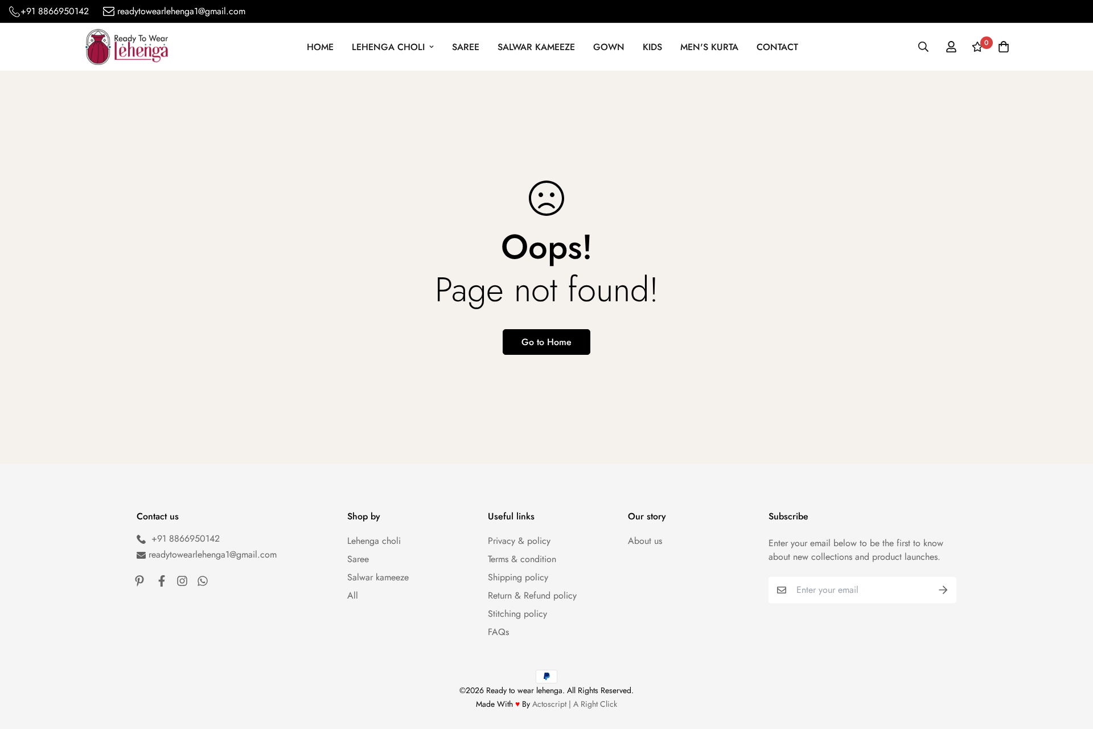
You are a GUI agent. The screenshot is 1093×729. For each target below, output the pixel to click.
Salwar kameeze (536, 47)
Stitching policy (517, 613)
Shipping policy (518, 577)
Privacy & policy (519, 540)
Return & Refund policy (532, 595)
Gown (608, 47)
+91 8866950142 (54, 11)
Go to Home (546, 342)
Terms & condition (522, 559)
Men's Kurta (709, 47)
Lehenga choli (374, 540)
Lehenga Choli (388, 47)
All (352, 595)
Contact (777, 47)
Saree (465, 47)
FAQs (498, 631)
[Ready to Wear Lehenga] (126, 47)
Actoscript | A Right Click (574, 704)
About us (645, 540)
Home (320, 47)
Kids (652, 47)
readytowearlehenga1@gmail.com (181, 11)
